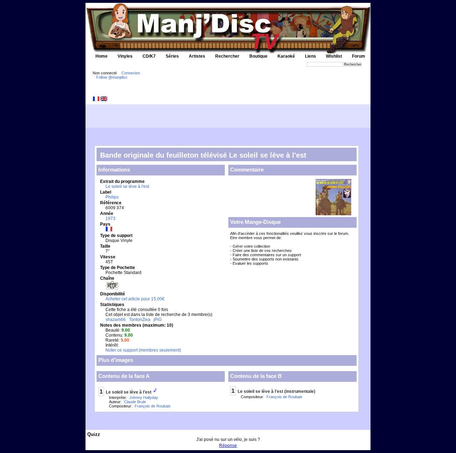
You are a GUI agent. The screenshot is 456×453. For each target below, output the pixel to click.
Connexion (130, 73)
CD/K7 (149, 56)
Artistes (197, 56)
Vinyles (125, 56)
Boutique (258, 56)
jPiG (158, 319)
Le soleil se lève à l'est (127, 186)
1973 (110, 218)
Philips (112, 197)
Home (101, 56)
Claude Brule (135, 402)
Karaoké (286, 56)
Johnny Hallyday (143, 397)
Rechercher (227, 56)
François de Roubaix (153, 406)
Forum (358, 56)
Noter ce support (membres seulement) (143, 350)
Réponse (228, 445)
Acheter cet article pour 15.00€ (135, 298)
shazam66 (115, 319)
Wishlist (334, 56)
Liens (310, 56)
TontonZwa (139, 319)
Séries (172, 56)
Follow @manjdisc (112, 77)
